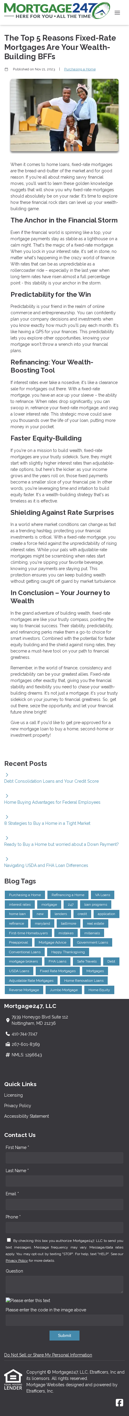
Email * (12, 1193)
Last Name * (17, 1170)
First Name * (17, 1147)
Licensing (13, 1095)
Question (14, 1271)
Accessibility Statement (26, 1116)
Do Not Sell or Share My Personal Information (48, 1355)
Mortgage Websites (46, 1384)
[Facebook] (119, 1403)
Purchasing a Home (80, 69)
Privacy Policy (17, 1105)
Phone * (13, 1217)
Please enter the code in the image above (46, 1309)
